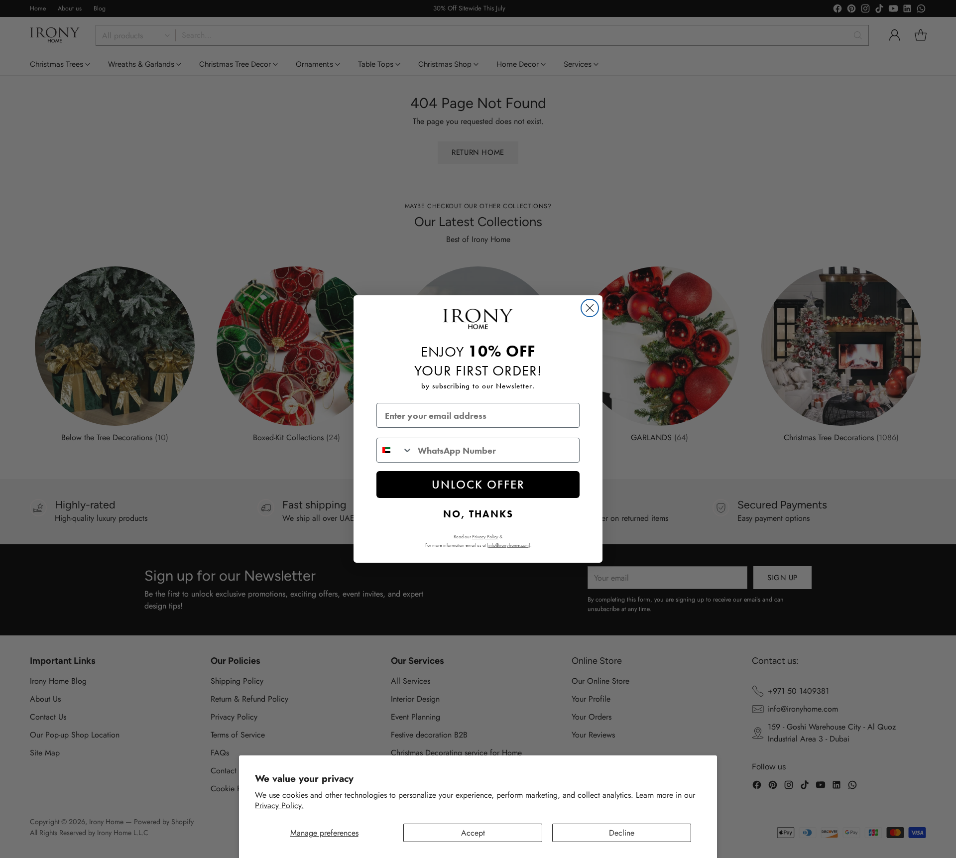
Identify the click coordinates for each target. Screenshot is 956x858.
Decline (621, 833)
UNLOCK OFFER (478, 484)
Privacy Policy (485, 536)
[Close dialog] (589, 308)
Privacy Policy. (279, 805)
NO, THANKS (478, 513)
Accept (473, 833)
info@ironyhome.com (508, 545)
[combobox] (395, 450)
